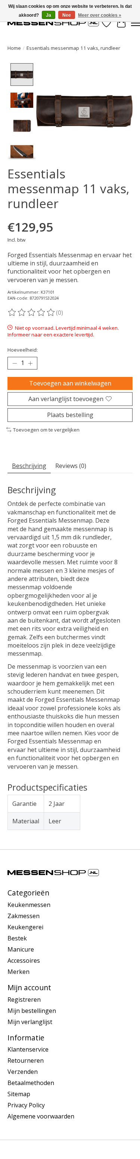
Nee (66, 15)
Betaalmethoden (30, 1083)
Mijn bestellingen (31, 1011)
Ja (48, 15)
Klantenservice (28, 1049)
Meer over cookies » (99, 15)
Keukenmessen (28, 905)
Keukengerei (25, 927)
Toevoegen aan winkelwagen (70, 383)
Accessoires (23, 960)
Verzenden (22, 1072)
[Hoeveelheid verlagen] (14, 363)
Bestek (17, 938)
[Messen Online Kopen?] (53, 22)
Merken (18, 972)
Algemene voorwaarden (40, 1116)
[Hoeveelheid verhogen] (30, 363)
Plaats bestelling (70, 415)
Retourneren (25, 1060)
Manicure (20, 949)
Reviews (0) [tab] (70, 466)
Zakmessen (23, 916)
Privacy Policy (26, 1105)
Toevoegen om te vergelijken (46, 429)
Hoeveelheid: (22, 349)
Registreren (24, 999)
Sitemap (18, 1094)
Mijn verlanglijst (29, 1022)
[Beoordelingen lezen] (31, 312)
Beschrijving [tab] (29, 466)
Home (14, 48)
